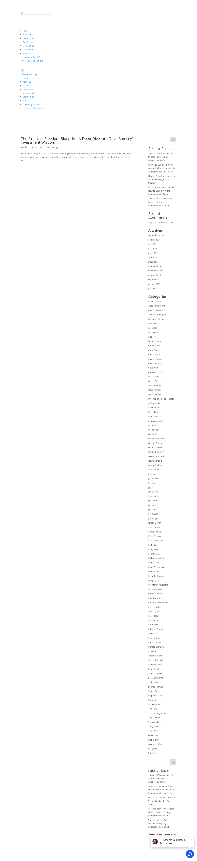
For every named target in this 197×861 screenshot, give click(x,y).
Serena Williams (155, 677)
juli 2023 (152, 288)
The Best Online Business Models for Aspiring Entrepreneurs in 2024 (160, 202)
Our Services (28, 42)
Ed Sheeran (153, 407)
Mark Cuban (154, 562)
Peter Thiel (153, 615)
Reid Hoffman (154, 638)
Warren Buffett (155, 744)
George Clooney (155, 443)
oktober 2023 (154, 275)
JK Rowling (153, 513)
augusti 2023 (154, 284)
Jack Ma (152, 483)
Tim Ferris (153, 708)
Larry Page (153, 549)
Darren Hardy (154, 385)
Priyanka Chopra (156, 629)
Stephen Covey (155, 695)
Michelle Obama (155, 576)
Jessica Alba (153, 496)
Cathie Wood (154, 354)
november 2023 (155, 270)
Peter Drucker (154, 607)
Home (25, 30)
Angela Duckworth (156, 305)
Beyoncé (152, 323)
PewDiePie (153, 620)
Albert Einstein (155, 301)
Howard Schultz (155, 465)
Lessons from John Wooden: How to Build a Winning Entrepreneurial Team (161, 191)
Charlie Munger (155, 363)
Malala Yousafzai (156, 558)
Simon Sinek (154, 691)
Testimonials (29, 38)
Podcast (26, 53)
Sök (173, 139)
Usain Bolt (153, 735)
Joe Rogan (153, 518)
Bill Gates (152, 328)
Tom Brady (153, 722)
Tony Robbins (154, 726)
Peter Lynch (153, 611)
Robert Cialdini (155, 655)
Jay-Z (150, 487)
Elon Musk (153, 412)
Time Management (157, 713)
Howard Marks (155, 460)
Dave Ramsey (51, 147)
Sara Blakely (154, 669)
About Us (27, 34)
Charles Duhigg (155, 359)
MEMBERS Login (29, 74)
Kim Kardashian (155, 540)
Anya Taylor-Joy (155, 310)
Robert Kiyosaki (155, 660)
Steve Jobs (153, 700)
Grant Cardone (155, 447)
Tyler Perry (153, 731)
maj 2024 (152, 253)
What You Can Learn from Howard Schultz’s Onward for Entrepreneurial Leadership (161, 168)
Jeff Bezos (153, 491)
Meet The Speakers (34, 60)
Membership (28, 45)
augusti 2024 (154, 239)
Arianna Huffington (157, 314)
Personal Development (159, 602)
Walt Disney (153, 739)
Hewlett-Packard (156, 456)
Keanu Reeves (155, 527)
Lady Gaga (153, 545)
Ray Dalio (152, 633)
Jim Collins (153, 500)
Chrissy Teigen (155, 372)
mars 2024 (153, 261)
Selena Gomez (155, 673)
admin (26, 147)
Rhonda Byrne (155, 642)
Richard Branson (156, 646)
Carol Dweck (154, 350)
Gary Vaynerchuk (156, 438)
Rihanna (152, 651)
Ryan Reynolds (155, 664)
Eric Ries (152, 425)
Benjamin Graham (156, 319)
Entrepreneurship (156, 421)
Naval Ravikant (155, 589)
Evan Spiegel (154, 429)
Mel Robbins (154, 571)
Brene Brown (154, 341)
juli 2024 (152, 244)
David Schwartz (155, 394)
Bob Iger (152, 336)
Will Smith (152, 748)
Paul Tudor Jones (156, 598)
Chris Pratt (153, 367)
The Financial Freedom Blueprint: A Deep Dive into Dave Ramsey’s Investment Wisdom (77, 140)
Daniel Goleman (155, 381)
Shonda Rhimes (155, 686)
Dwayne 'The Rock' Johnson (161, 398)
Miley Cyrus (153, 580)
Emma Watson (155, 416)
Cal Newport (154, 345)
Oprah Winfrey (155, 593)
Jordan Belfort (154, 522)
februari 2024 (154, 266)
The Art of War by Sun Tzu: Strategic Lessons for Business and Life (160, 157)
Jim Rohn (152, 509)
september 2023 (156, 279)
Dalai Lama (153, 376)
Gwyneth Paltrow (156, 451)
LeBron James (155, 553)
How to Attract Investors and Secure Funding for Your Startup (161, 179)
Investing (152, 474)
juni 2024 (152, 248)
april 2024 (152, 257)
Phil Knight (153, 624)
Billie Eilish (153, 332)
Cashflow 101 (29, 49)
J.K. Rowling (153, 478)
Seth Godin (153, 682)
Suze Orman (154, 704)
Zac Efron (152, 753)
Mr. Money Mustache (158, 584)
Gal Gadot (153, 434)
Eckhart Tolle (154, 403)
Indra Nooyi (153, 469)
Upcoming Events (31, 57)
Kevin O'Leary (154, 536)
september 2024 (156, 235)
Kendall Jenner (155, 531)
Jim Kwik (152, 505)
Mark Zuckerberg (156, 567)
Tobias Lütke (154, 717)
